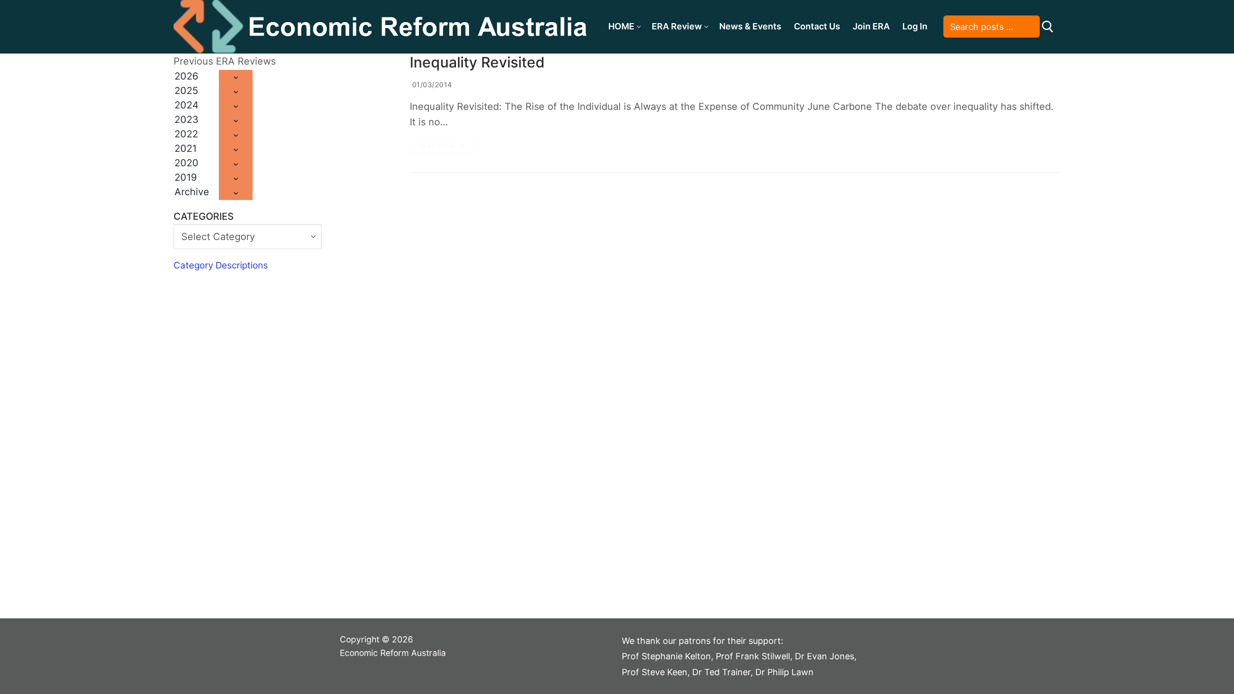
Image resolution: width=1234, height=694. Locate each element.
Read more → (441, 145)
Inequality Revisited (477, 62)
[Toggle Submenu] (236, 77)
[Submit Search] (1047, 27)
